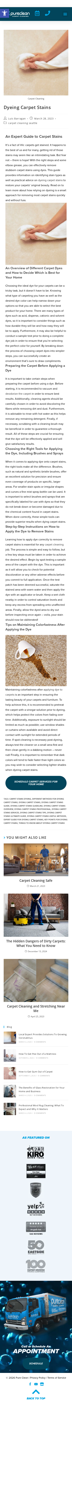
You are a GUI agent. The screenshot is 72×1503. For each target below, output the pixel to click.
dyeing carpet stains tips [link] (33, 812)
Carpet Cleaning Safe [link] (35, 880)
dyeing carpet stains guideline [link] (26, 805)
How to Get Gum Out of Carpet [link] (36, 1071)
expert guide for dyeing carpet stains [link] (23, 819)
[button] (65, 14)
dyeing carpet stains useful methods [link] (46, 816)
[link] (4, 13)
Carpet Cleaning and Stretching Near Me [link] (36, 1008)
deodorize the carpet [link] (18, 394)
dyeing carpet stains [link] (50, 180)
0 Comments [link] (40, 1042)
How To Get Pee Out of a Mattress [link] (37, 1053)
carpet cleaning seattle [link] (22, 123)
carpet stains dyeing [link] (20, 798)
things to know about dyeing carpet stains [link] (42, 823)
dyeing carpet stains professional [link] (32, 809)
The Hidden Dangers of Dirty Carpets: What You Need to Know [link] (36, 943)
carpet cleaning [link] (54, 544)
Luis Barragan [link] (17, 118)
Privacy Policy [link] (37, 1378)
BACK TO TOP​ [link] (36, 1398)
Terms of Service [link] (56, 1378)
